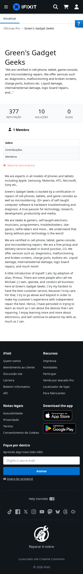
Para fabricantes (54, 393)
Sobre (9, 143)
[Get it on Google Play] (59, 428)
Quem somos (12, 361)
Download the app (58, 405)
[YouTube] (41, 511)
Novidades (50, 367)
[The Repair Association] (73, 511)
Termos (8, 426)
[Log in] (77, 7)
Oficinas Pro (12, 28)
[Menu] (6, 6)
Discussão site (12, 374)
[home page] (25, 6)
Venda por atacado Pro (58, 380)
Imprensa (49, 361)
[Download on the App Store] (57, 415)
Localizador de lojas (56, 387)
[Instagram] (33, 511)
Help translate (38, 499)
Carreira (8, 380)
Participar (49, 374)
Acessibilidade (13, 413)
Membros (11, 156)
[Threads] (65, 511)
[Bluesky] (58, 512)
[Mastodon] (50, 511)
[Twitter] (25, 511)
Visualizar (9, 18)
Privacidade (11, 420)
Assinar (41, 471)
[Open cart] (66, 7)
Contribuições (13, 150)
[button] (56, 7)
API (5, 393)
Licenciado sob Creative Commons (42, 559)
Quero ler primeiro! (20, 479)
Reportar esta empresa (21, 165)
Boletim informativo (16, 387)
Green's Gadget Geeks (39, 28)
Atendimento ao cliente (19, 367)
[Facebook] (17, 511)
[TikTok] (9, 511)
